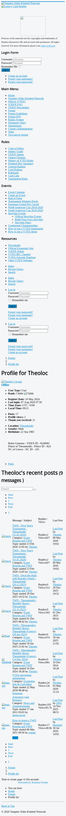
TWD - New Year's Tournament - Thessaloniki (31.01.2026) (22, 530)
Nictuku (57, 682)
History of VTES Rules (20, 160)
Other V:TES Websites (20, 260)
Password (6, 62)
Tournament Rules (18, 178)
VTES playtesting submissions (21, 677)
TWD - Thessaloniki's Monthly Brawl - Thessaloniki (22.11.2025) (24, 605)
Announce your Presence (20, 698)
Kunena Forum (40, 782)
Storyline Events (17, 213)
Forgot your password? (20, 81)
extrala (32, 732)
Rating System (16, 119)
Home (11, 95)
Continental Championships (23, 225)
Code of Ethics (16, 148)
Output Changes (17, 157)
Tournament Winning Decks (23, 201)
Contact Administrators (20, 128)
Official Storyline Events (28, 216)
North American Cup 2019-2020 (25, 207)
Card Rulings (15, 169)
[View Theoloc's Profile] (11, 381)
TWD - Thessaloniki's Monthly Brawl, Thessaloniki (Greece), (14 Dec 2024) (24, 655)
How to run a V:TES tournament (25, 228)
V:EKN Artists (16, 251)
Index (11, 266)
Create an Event (16, 195)
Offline (5, 384)
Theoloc (33, 546)
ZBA (59, 703)
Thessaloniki (26, 425)
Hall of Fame (15, 198)
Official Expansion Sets (20, 248)
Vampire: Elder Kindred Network (26, 98)
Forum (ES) (14, 116)
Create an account (17, 75)
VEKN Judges (16, 154)
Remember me (20, 300)
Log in (6, 70)
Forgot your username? (20, 78)
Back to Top (8, 806)
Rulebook (13, 172)
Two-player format (18, 134)
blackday (57, 725)
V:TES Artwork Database (22, 257)
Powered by (24, 782)
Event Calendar (16, 192)
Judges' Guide (15, 151)
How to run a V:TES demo (22, 231)
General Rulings (17, 166)
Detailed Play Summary (21, 163)
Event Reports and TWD (22, 539)
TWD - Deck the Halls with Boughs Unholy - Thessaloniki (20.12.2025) (24, 580)
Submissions (14, 125)
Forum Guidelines (17, 113)
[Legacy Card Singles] (13, 6)
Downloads (14, 245)
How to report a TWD (24, 720)
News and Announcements (23, 705)
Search (11, 272)
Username (6, 59)
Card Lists (13, 175)
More (15, 737)
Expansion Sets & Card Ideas (23, 683)
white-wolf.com (48, 46)
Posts (11, 463)
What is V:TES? (17, 101)
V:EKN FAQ (15, 104)
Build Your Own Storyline (29, 219)
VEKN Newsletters (18, 107)
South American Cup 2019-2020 (25, 210)
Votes (11, 131)
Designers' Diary (17, 122)
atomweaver (18, 715)
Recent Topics (15, 269)
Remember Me (9, 66)
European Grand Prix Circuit (23, 204)
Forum (11, 110)
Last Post (58, 528)
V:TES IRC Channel (19, 254)
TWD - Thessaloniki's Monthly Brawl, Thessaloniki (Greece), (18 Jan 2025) (24, 630)
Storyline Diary (23, 222)
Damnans (17, 693)
